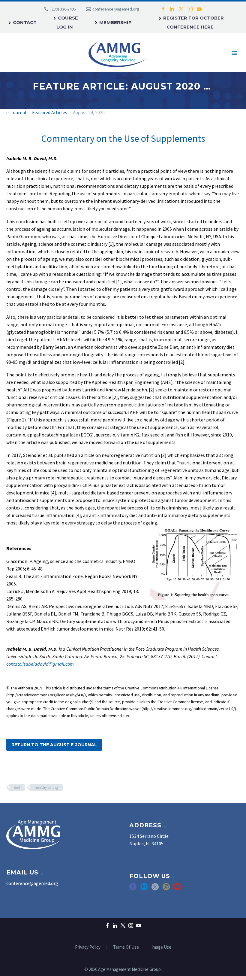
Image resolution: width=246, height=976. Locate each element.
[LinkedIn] (172, 9)
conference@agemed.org (115, 9)
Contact (25, 22)
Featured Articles (49, 112)
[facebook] (132, 888)
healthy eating (46, 787)
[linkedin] (144, 888)
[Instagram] (190, 9)
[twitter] (155, 888)
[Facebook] (163, 9)
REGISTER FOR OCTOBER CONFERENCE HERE (193, 22)
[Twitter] (181, 9)
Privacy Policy (87, 947)
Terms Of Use (126, 947)
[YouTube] (199, 9)
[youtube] (177, 888)
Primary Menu (234, 53)
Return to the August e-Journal (54, 744)
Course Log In (67, 22)
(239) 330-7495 (63, 9)
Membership (115, 22)
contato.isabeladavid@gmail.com (40, 664)
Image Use (161, 947)
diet (17, 787)
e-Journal (16, 112)
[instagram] (166, 888)
